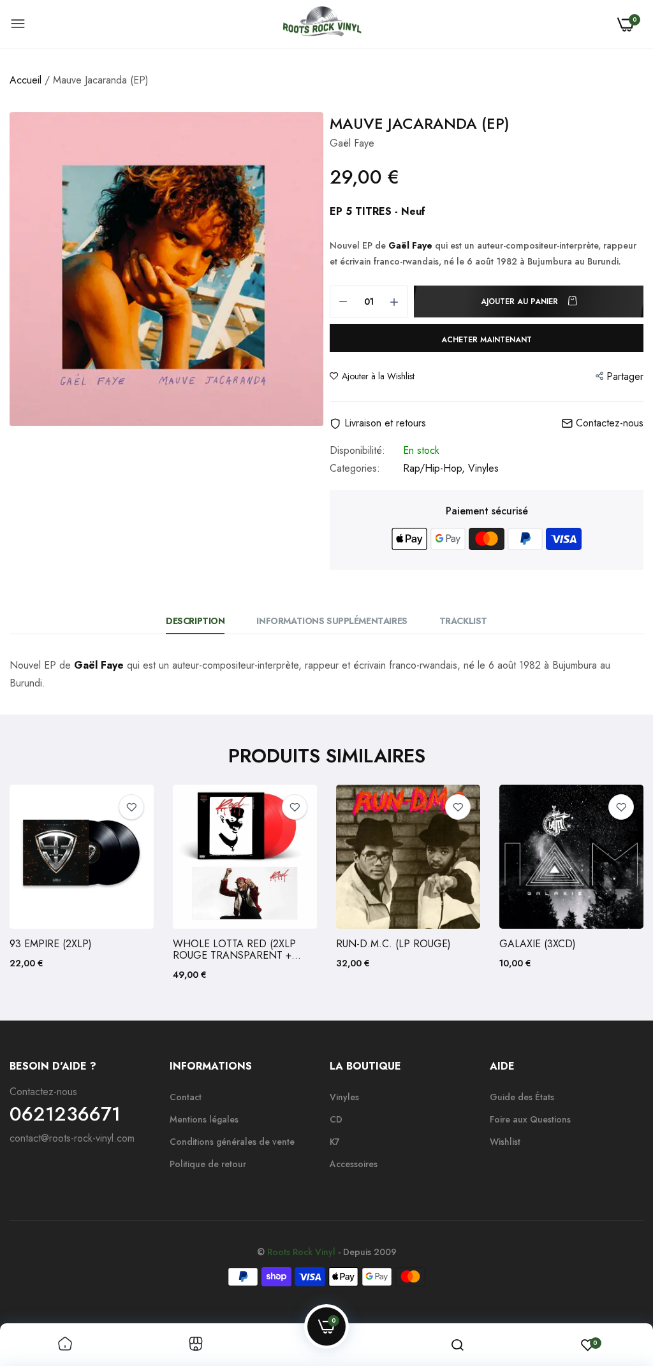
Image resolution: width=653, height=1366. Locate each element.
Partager (624, 376)
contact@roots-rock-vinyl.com (72, 1138)
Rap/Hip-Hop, (435, 468)
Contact (186, 1097)
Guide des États (522, 1097)
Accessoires (354, 1164)
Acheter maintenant (486, 339)
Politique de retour (208, 1164)
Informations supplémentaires (331, 620)
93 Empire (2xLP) (51, 944)
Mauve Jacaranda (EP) (420, 123)
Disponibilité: (357, 450)
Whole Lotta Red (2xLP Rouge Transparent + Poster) (234, 949)
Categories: (355, 468)
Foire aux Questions (530, 1119)
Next (611, 883)
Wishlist (505, 1141)
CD (336, 1119)
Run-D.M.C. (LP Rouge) (393, 944)
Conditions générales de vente (232, 1141)
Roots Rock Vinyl (301, 1252)
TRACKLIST (463, 620)
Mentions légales (204, 1119)
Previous (41, 883)
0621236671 (65, 1114)
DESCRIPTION (195, 620)
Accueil (25, 80)
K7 (335, 1141)
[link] (131, 807)
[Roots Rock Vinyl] (322, 24)
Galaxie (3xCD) (537, 944)
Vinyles (483, 468)
